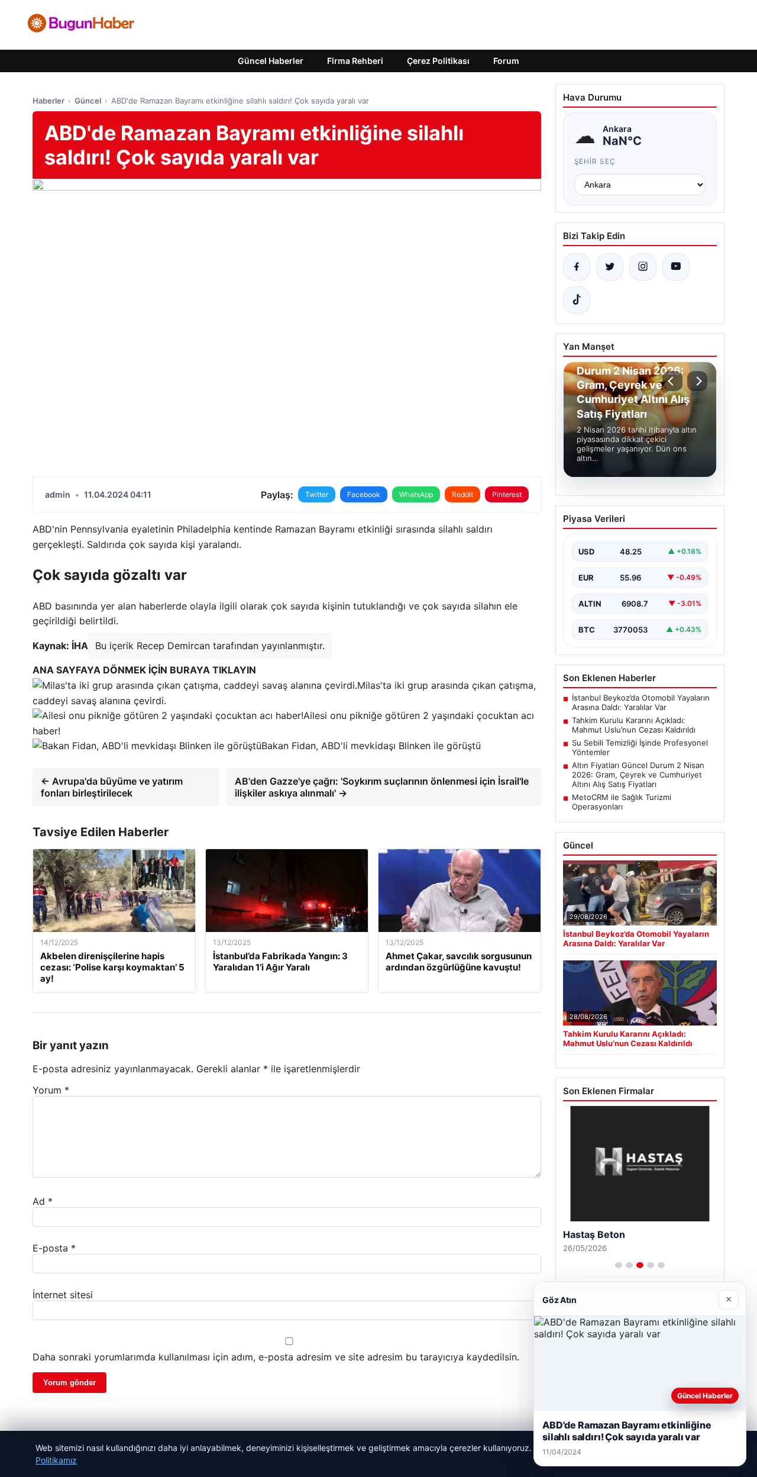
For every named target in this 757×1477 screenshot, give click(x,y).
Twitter (316, 494)
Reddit (462, 494)
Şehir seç (595, 161)
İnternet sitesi (63, 1295)
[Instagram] (642, 266)
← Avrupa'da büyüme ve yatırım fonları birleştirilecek (112, 787)
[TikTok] (576, 300)
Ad (43, 1201)
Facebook (363, 494)
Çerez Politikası (438, 61)
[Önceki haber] (672, 381)
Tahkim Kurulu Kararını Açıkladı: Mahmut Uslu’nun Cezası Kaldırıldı (633, 724)
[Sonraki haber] (697, 381)
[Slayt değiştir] (618, 1265)
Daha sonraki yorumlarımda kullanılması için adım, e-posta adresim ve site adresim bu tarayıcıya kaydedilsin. (276, 1357)
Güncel (88, 100)
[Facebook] (576, 266)
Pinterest (507, 494)
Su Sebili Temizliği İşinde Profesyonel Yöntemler (640, 747)
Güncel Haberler (270, 61)
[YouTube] (676, 266)
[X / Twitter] (609, 266)
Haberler (48, 100)
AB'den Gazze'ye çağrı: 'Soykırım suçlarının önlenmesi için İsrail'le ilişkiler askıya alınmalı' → (382, 787)
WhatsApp (416, 494)
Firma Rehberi (355, 61)
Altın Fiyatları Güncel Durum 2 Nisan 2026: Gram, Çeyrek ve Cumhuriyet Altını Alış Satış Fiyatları (638, 774)
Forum (506, 61)
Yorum (51, 1090)
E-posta (54, 1248)
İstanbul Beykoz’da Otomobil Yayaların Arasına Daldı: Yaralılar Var (641, 702)
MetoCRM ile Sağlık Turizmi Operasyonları (621, 801)
